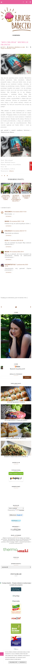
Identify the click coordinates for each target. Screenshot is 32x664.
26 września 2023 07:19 (19, 231)
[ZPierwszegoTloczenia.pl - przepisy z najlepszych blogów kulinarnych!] (16, 613)
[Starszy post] (30, 307)
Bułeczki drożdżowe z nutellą (16, 402)
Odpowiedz (8, 216)
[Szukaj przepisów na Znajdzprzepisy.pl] (16, 596)
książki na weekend (6, 48)
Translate (21, 510)
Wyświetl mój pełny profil (17, 369)
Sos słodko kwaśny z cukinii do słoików (16, 420)
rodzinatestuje (10, 264)
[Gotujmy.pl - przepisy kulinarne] (16, 481)
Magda (7, 221)
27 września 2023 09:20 (16, 240)
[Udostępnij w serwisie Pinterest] (7, 176)
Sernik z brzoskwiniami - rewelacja (16, 438)
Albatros (11, 171)
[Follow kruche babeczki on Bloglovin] (16, 515)
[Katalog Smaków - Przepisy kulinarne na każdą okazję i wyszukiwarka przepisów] (16, 585)
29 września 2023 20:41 (17, 251)
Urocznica (8, 211)
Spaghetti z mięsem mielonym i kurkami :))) (16, 456)
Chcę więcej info (13, 662)
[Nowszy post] (1, 307)
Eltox (7, 240)
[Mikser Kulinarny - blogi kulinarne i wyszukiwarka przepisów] (16, 633)
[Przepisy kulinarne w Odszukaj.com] (16, 590)
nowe (13, 48)
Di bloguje (8, 231)
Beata (18, 366)
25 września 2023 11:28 (17, 221)
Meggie (7, 251)
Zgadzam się (23, 662)
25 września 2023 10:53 (19, 211)
